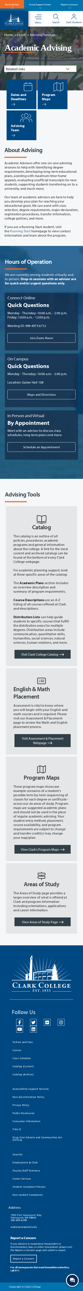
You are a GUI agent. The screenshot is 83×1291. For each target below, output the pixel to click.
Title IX (17, 1129)
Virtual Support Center (40, 4)
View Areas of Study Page (40, 922)
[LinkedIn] (33, 1029)
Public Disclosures (24, 1113)
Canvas (17, 1050)
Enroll (21, 35)
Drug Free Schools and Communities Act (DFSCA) (37, 1138)
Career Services (22, 1178)
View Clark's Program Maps (40, 849)
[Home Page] (14, 19)
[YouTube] (19, 1029)
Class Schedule (22, 1058)
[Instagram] (61, 1022)
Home (8, 35)
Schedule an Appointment (41, 447)
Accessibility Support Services (31, 1088)
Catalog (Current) (23, 1066)
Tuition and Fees (23, 1042)
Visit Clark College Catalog (39, 654)
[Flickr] (47, 1022)
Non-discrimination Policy (28, 1096)
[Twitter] (33, 1022)
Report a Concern (69, 4)
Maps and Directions (41, 394)
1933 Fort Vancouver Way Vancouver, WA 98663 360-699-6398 (26, 1217)
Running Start (20, 231)
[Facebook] (19, 1022)
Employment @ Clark (25, 1162)
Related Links (15, 69)
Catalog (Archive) (23, 1074)
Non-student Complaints (28, 1194)
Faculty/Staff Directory (26, 1170)
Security (17, 1154)
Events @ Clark (12, 4)
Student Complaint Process (29, 1186)
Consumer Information (26, 1121)
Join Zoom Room (41, 338)
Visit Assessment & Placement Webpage (42, 740)
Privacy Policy (21, 1105)
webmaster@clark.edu (24, 1226)
